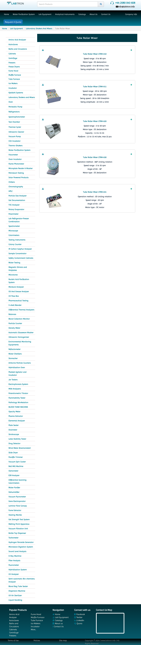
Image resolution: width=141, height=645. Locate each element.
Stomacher (13, 358)
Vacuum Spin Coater (17, 462)
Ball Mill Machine (16, 466)
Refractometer (15, 349)
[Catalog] (43, 50)
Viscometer (13, 155)
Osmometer (13, 471)
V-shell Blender (15, 305)
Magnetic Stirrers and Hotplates (18, 268)
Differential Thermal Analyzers (21, 310)
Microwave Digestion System (21, 547)
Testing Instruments (17, 240)
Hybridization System (18, 569)
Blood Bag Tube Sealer (18, 586)
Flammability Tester (17, 398)
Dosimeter (13, 430)
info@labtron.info (126, 6)
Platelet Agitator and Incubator (17, 373)
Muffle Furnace (15, 75)
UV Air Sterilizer (15, 595)
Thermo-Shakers (15, 145)
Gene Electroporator (17, 501)
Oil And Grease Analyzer (19, 291)
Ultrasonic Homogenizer (19, 337)
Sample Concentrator (17, 253)
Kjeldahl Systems (16, 92)
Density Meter (14, 328)
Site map (63, 640)
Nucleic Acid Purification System (19, 280)
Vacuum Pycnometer (17, 496)
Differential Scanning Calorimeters (17, 481)
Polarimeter (13, 214)
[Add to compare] (131, 50)
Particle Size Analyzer (18, 196)
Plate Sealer (14, 425)
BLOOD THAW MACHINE (18, 407)
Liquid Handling (15, 600)
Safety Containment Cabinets (21, 258)
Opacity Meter (14, 411)
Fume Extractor (15, 510)
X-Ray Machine (15, 556)
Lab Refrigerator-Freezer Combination (19, 220)
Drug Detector (14, 443)
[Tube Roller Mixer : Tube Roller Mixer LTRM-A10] (53, 62)
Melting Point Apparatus (19, 524)
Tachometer (13, 538)
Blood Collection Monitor (19, 319)
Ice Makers (13, 83)
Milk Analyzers (15, 389)
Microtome (13, 275)
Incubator (13, 88)
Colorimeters (14, 235)
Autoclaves (13, 44)
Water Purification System (24, 14)
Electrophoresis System (18, 384)
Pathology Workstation (18, 402)
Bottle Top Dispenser (17, 533)
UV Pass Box (14, 296)
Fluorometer (14, 565)
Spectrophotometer (17, 117)
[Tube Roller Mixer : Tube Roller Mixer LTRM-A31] (53, 200)
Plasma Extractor (16, 416)
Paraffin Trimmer (16, 457)
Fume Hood (13, 71)
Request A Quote (13, 22)
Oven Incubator (15, 159)
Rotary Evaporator (16, 209)
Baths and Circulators (18, 49)
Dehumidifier (14, 492)
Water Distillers (15, 354)
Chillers (12, 182)
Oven (11, 102)
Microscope (13, 231)
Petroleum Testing (16, 173)
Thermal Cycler (15, 127)
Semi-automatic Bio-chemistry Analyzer (22, 580)
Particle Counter (15, 323)
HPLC (11, 191)
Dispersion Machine (17, 591)
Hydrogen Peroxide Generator (21, 542)
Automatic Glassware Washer (21, 332)
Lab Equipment (45, 14)
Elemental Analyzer (17, 420)
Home (6, 14)
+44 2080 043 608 (125, 2)
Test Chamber (14, 122)
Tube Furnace (14, 79)
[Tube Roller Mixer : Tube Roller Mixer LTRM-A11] (53, 96)
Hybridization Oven (17, 367)
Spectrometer (14, 226)
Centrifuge (13, 58)
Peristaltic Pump (15, 107)
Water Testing (14, 262)
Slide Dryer (13, 452)
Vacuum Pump (15, 136)
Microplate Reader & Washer (21, 168)
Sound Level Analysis (17, 551)
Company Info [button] (131, 14)
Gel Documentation (17, 200)
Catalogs (82, 14)
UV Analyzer (14, 574)
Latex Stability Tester (17, 439)
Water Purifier (14, 487)
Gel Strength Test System (19, 519)
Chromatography (16, 186)
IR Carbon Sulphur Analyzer (20, 249)
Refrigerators (14, 112)
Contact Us (105, 14)
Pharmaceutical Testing (18, 300)
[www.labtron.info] (15, 3)
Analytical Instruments (64, 14)
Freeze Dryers (14, 66)
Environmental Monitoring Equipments (20, 343)
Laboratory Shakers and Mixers (22, 97)
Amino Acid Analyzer (17, 40)
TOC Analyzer (14, 205)
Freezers (12, 62)
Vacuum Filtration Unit (18, 528)
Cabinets (12, 54)
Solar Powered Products (19, 177)
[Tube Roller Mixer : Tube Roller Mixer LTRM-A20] (53, 131)
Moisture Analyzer (16, 287)
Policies (37, 640)
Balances (12, 314)
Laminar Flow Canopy (18, 506)
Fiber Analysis (14, 560)
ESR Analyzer (14, 475)
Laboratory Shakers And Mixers (39, 28)
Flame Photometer (16, 164)
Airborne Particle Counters (20, 363)
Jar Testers (13, 379)
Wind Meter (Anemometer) (20, 448)
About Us (93, 14)
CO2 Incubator (15, 141)
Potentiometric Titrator (18, 393)
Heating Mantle (15, 515)
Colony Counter (15, 244)
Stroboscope (14, 434)
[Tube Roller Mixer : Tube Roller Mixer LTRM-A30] (53, 166)
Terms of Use (13, 640)
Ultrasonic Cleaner (16, 132)
